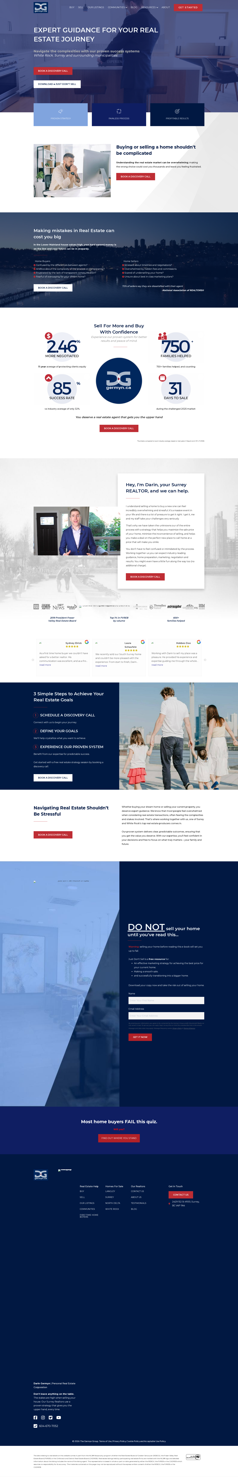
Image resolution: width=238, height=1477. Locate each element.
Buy (71, 7)
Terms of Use (105, 1441)
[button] (126, 7)
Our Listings (96, 7)
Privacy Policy (177, 1028)
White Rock (43, 55)
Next (205, 660)
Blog (134, 7)
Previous (33, 660)
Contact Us (137, 1191)
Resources (148, 7)
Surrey (59, 55)
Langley (110, 1191)
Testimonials (138, 1203)
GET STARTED (188, 7)
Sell (81, 7)
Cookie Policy (133, 1441)
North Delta (112, 1203)
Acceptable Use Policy (154, 1441)
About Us (136, 1197)
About (166, 7)
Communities (116, 7)
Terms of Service (189, 1028)
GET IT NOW (140, 1037)
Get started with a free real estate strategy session (61, 762)
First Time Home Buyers (89, 1216)
